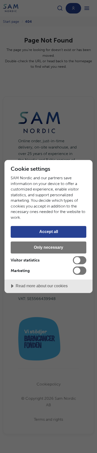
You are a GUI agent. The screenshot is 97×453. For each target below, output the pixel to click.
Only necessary (48, 247)
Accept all (48, 231)
